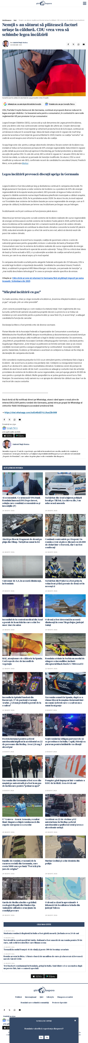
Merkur (25, 163)
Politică (18, 997)
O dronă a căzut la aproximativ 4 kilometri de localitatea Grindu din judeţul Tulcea (62, 905)
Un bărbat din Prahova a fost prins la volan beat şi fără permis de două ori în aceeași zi (64, 583)
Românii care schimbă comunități (35, 1002)
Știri (15, 20)
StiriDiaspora (6, 20)
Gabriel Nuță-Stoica (20, 42)
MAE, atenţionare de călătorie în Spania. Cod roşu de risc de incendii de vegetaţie (22, 661)
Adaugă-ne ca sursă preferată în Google (24, 104)
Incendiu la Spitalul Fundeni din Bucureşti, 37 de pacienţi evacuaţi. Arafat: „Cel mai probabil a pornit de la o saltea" (21, 701)
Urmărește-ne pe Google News (62, 104)
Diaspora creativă (65, 997)
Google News (12, 428)
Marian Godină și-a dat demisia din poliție (62, 862)
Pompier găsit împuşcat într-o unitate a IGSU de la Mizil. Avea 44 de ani (65, 781)
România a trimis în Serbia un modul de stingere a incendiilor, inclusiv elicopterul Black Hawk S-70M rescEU (65, 661)
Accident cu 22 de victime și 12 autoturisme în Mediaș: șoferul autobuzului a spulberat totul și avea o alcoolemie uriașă (64, 823)
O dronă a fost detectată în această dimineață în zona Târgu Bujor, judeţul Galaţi (64, 622)
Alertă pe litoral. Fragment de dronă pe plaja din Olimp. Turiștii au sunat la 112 (22, 540)
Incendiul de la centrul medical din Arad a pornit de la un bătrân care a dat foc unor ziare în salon (22, 622)
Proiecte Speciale (59, 1002)
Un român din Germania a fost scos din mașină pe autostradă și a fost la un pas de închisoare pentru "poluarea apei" (21, 783)
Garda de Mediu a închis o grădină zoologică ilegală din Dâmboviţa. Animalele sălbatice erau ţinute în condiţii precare (19, 906)
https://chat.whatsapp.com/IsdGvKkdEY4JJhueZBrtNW (31, 412)
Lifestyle (50, 997)
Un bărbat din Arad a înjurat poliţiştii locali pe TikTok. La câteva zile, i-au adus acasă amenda (63, 500)
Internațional (30, 997)
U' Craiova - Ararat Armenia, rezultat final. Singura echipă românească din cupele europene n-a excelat (21, 822)
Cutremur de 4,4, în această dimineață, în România (21, 582)
